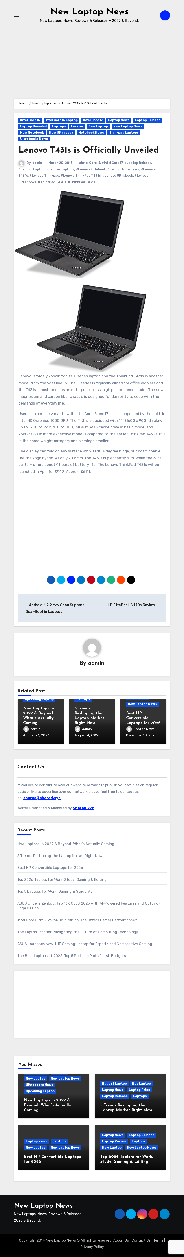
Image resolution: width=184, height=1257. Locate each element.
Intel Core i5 (30, 120)
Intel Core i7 (93, 120)
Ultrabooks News (34, 139)
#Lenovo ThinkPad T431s (81, 176)
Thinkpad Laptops (124, 133)
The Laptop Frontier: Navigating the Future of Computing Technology (77, 932)
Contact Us (141, 1240)
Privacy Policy (92, 1247)
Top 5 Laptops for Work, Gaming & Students (54, 891)
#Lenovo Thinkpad (44, 176)
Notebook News (91, 133)
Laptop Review (114, 1141)
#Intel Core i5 (89, 163)
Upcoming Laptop (39, 699)
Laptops (59, 126)
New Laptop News (89, 12)
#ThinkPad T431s (81, 182)
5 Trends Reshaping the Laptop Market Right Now (60, 856)
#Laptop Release (137, 163)
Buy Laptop (141, 1083)
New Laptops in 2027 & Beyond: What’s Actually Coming (65, 844)
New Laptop (98, 126)
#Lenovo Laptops (60, 169)
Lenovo (77, 126)
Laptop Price (139, 1090)
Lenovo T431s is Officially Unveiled (88, 150)
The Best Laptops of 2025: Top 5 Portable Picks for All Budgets (71, 956)
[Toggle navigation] (16, 15)
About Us (121, 1240)
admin (37, 163)
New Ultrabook (61, 133)
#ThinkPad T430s (52, 182)
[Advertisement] (92, 522)
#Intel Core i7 (112, 163)
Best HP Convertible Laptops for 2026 (143, 718)
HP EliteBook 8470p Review (132, 605)
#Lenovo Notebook (91, 169)
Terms (158, 1240)
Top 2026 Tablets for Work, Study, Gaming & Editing (62, 879)
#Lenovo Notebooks (123, 169)
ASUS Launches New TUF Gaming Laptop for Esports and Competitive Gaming (84, 944)
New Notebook (32, 133)
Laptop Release (147, 120)
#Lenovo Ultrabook (117, 176)
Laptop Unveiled (33, 126)
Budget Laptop (114, 1083)
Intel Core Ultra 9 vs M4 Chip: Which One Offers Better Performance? (77, 920)
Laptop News (118, 120)
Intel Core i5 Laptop (61, 120)
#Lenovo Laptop (31, 169)
